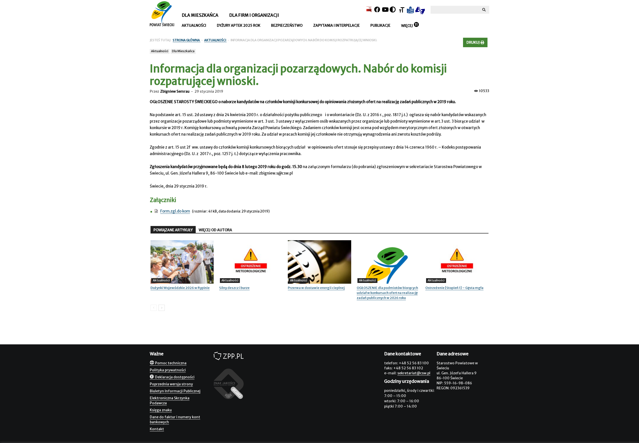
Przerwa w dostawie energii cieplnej (316, 288)
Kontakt (157, 429)
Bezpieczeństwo (287, 25)
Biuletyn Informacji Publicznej (175, 391)
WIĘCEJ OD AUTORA (215, 230)
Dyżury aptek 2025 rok (238, 25)
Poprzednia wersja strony (171, 384)
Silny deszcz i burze (234, 288)
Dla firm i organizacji (254, 15)
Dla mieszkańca (200, 15)
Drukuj (473, 42)
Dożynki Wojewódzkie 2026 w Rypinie (180, 288)
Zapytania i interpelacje (336, 25)
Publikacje (380, 25)
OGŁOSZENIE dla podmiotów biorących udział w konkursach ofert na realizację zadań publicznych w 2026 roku (387, 293)
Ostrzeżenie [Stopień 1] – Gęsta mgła (454, 288)
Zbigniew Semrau (174, 91)
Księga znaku (161, 410)
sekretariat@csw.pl (413, 373)
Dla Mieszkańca (183, 51)
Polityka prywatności (168, 370)
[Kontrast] (393, 9)
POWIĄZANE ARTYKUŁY (173, 230)
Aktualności (194, 25)
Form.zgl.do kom (175, 211)
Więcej (407, 25)
